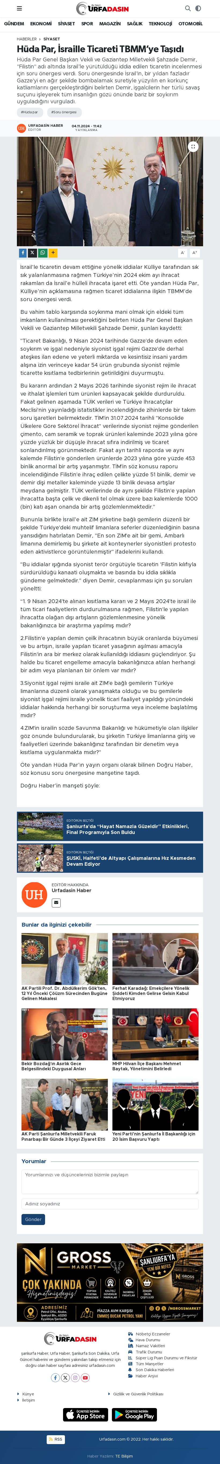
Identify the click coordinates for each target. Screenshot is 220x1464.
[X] (65, 1377)
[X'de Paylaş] (32, 253)
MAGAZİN (110, 24)
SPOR (87, 24)
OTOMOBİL (190, 24)
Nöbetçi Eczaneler (153, 1334)
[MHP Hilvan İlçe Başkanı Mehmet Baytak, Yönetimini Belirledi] (155, 1034)
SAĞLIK (134, 24)
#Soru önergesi (63, 112)
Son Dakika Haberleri (155, 1370)
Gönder (33, 1219)
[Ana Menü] (19, 8)
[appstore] (86, 1414)
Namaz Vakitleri (150, 1346)
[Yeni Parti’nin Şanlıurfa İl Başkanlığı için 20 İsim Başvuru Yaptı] (155, 1104)
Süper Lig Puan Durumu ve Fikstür (166, 1358)
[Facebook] (55, 1377)
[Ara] (188, 8)
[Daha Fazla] (53, 253)
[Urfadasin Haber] (34, 894)
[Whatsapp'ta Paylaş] (42, 253)
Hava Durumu (148, 1340)
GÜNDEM (14, 24)
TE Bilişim (124, 1456)
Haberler (27, 39)
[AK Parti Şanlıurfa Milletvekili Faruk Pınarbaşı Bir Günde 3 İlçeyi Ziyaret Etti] (64, 1104)
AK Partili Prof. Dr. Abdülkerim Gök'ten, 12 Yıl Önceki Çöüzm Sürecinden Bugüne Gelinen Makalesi (64, 993)
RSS (58, 1439)
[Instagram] (75, 1377)
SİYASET (66, 24)
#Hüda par (29, 112)
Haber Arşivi (147, 1376)
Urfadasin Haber (71, 890)
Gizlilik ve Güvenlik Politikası (138, 1394)
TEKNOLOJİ (160, 24)
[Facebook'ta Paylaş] (23, 253)
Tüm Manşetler (149, 1364)
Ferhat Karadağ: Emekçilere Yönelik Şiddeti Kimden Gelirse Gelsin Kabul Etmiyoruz (150, 993)
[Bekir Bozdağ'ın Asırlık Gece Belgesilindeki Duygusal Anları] (64, 1034)
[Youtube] (85, 1377)
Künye (28, 1394)
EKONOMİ (41, 24)
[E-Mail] (56, 903)
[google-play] (134, 1414)
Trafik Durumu (149, 1352)
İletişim (28, 1400)
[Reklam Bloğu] (110, 1282)
